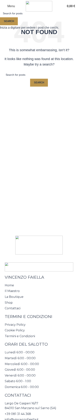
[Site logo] (39, 6)
